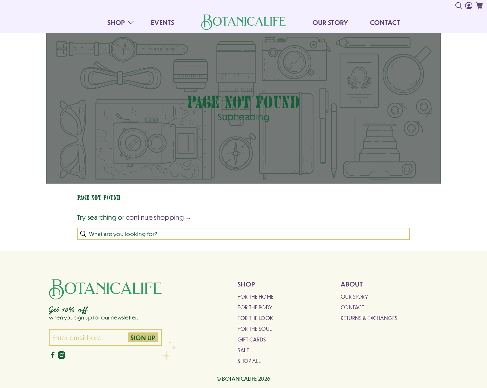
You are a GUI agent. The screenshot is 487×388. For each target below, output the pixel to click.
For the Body (255, 307)
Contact (352, 307)
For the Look (255, 318)
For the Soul (255, 328)
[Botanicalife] (243, 22)
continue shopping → (159, 217)
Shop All (249, 361)
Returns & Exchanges (369, 318)
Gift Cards (252, 339)
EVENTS (162, 22)
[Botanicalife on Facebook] (52, 356)
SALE (243, 350)
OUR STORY (330, 22)
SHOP (116, 22)
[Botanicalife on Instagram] (61, 356)
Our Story (354, 296)
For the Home (256, 296)
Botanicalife (239, 378)
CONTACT (385, 22)
